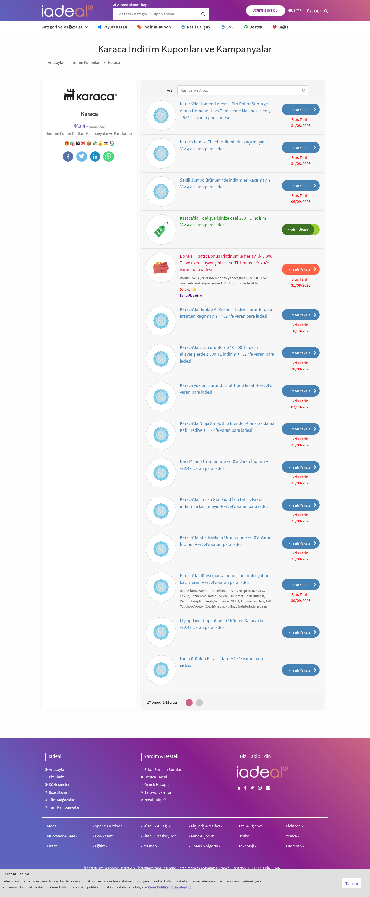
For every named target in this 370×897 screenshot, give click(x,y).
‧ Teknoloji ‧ (246, 845)
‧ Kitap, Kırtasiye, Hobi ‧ (160, 835)
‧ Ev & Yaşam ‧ (104, 835)
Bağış (282, 26)
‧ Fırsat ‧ (51, 845)
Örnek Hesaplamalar (161, 784)
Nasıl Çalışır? (198, 26)
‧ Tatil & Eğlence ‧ (251, 825)
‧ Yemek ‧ (291, 835)
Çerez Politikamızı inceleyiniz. (170, 887)
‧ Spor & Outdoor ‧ (108, 825)
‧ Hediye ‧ (244, 835)
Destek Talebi (155, 776)
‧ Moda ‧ (51, 825)
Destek (255, 26)
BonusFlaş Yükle (191, 295)
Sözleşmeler (59, 784)
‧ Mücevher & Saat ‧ (61, 835)
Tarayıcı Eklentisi (158, 792)
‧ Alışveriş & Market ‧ (205, 825)
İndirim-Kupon (157, 26)
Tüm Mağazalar (62, 799)
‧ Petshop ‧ (150, 845)
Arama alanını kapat (133, 4)
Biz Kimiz (56, 776)
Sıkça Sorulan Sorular (162, 769)
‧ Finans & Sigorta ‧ (204, 845)
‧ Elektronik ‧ (294, 825)
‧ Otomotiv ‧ (294, 845)
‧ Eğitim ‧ (100, 845)
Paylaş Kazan (114, 26)
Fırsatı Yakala (299, 109)
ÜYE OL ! (314, 10)
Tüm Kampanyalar (64, 807)
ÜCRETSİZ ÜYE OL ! (265, 10)
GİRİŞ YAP (294, 10)
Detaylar (186, 289)
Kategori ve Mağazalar (62, 26)
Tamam (351, 883)
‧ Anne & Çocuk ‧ (202, 835)
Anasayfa (56, 769)
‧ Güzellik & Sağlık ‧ (156, 825)
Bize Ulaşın (58, 792)
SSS (229, 26)
